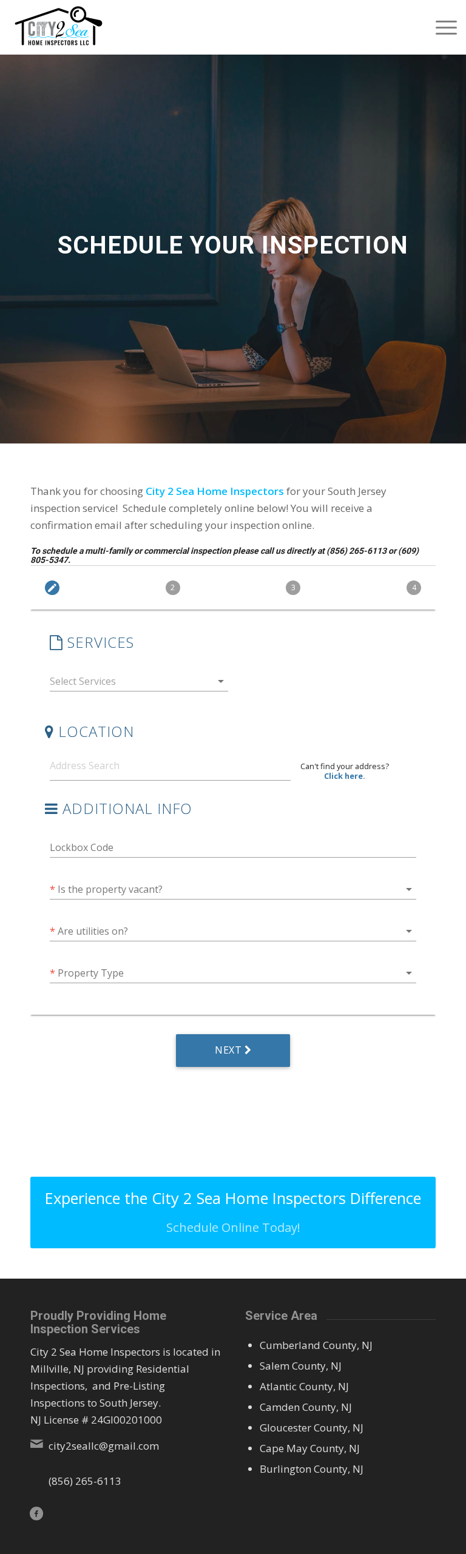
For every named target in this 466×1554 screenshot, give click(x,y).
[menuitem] (440, 27)
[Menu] (440, 27)
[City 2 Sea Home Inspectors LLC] (58, 27)
